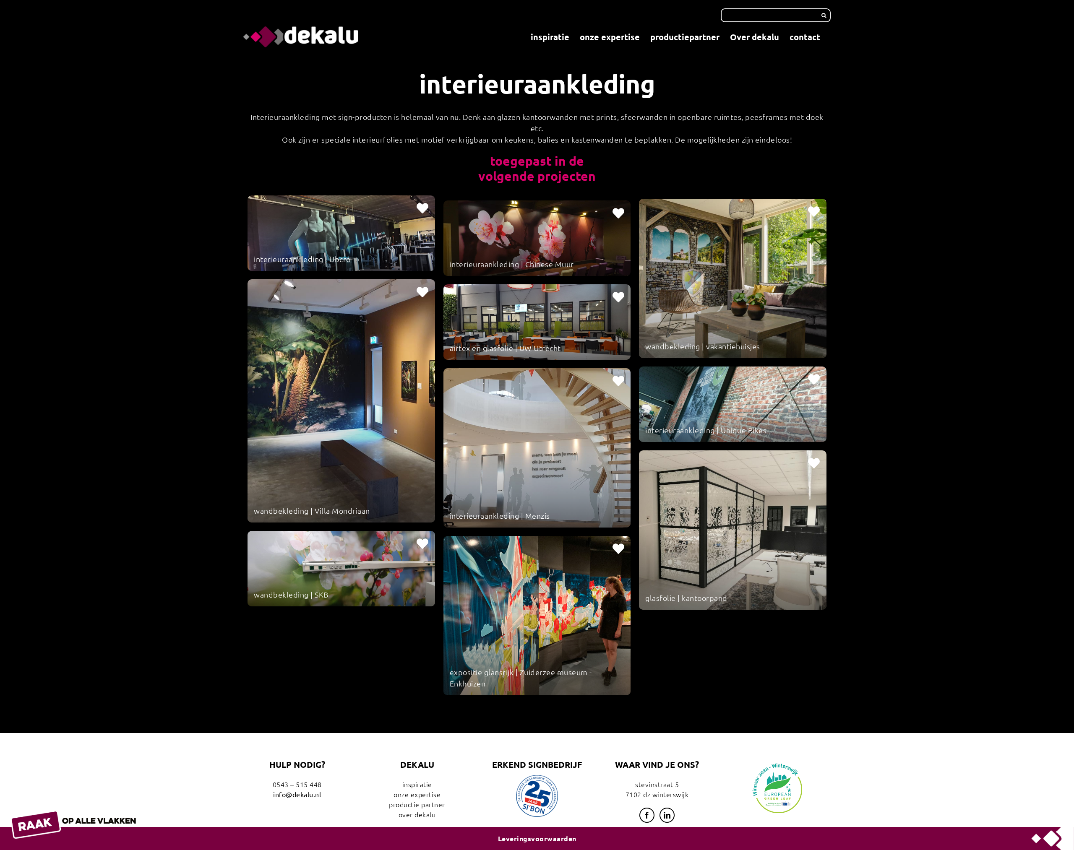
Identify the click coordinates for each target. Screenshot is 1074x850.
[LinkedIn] (667, 815)
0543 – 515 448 (297, 784)
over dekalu (417, 814)
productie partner (417, 804)
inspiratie (417, 784)
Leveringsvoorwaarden (537, 838)
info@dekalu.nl (297, 794)
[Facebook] (647, 815)
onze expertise (417, 794)
